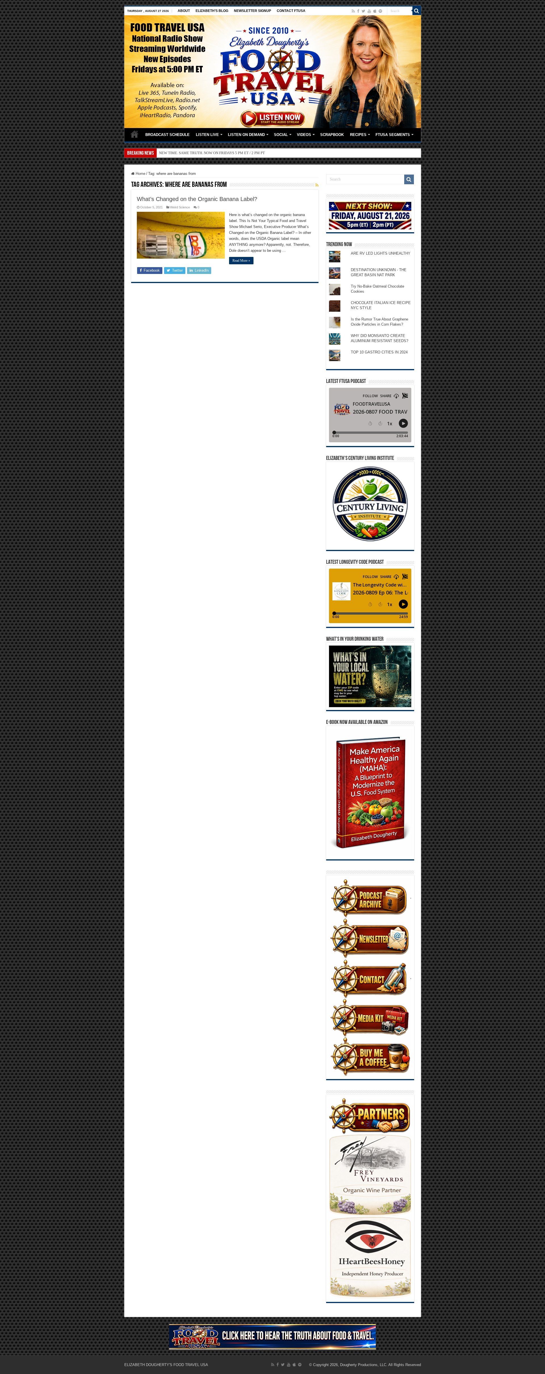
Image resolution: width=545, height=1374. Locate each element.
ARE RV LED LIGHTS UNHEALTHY (380, 253)
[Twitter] (363, 11)
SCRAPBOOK (332, 135)
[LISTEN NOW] (272, 71)
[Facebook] (358, 11)
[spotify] (380, 11)
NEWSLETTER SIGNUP (252, 11)
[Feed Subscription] (316, 185)
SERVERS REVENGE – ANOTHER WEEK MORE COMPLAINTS (210, 153)
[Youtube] (369, 11)
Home (140, 173)
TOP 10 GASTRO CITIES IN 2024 (379, 352)
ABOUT (184, 11)
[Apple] (375, 11)
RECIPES (358, 135)
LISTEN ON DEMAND (246, 135)
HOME (134, 134)
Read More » (241, 261)
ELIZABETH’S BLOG (212, 11)
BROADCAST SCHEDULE (167, 135)
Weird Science (180, 207)
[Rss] (353, 11)
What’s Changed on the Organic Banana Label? (197, 199)
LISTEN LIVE (207, 135)
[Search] (416, 11)
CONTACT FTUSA (291, 11)
